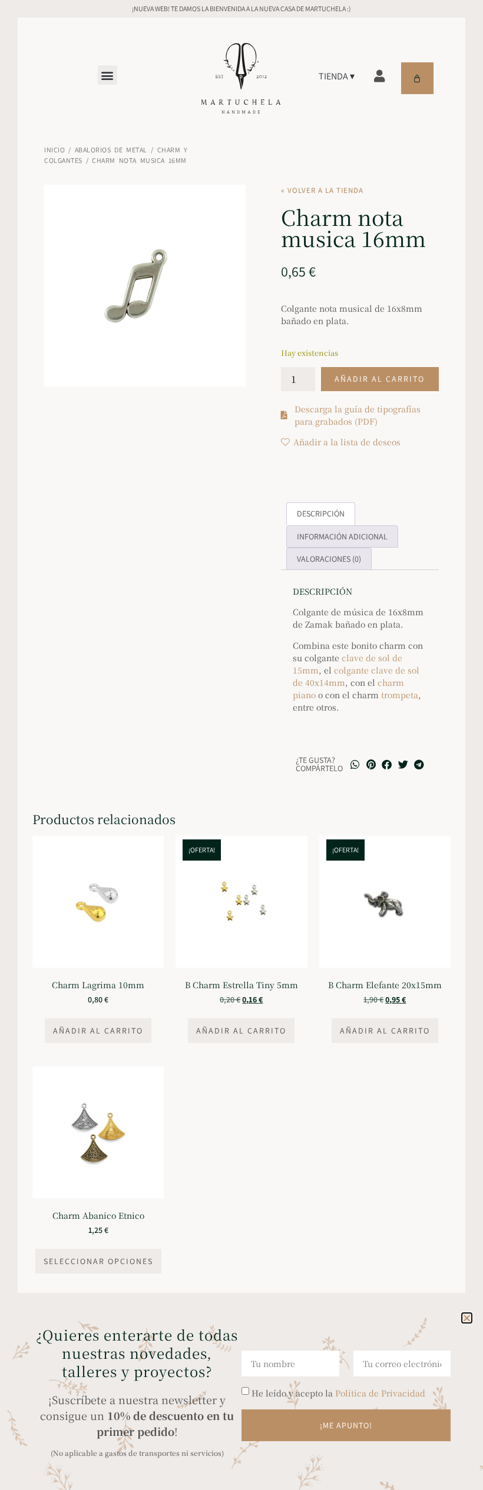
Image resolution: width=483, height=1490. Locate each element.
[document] (241, 745)
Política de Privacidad (380, 1393)
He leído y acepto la (338, 1393)
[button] (466, 1318)
